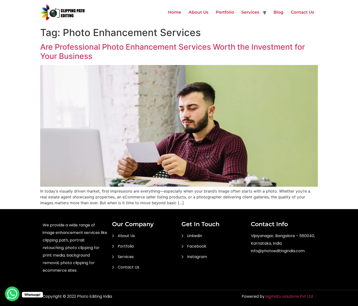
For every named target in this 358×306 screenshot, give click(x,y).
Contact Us (302, 12)
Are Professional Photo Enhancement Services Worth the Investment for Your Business (172, 51)
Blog (278, 12)
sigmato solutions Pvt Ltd (289, 296)
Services (250, 12)
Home (174, 12)
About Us (198, 12)
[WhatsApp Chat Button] (12, 294)
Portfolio (225, 12)
